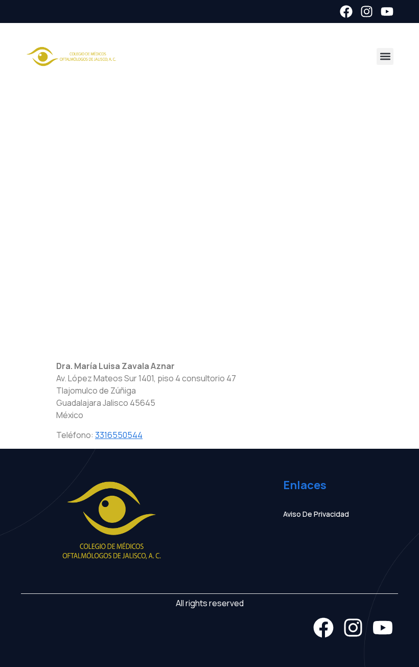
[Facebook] (346, 11)
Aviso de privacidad (316, 514)
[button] (385, 56)
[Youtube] (387, 11)
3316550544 (119, 435)
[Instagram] (366, 11)
